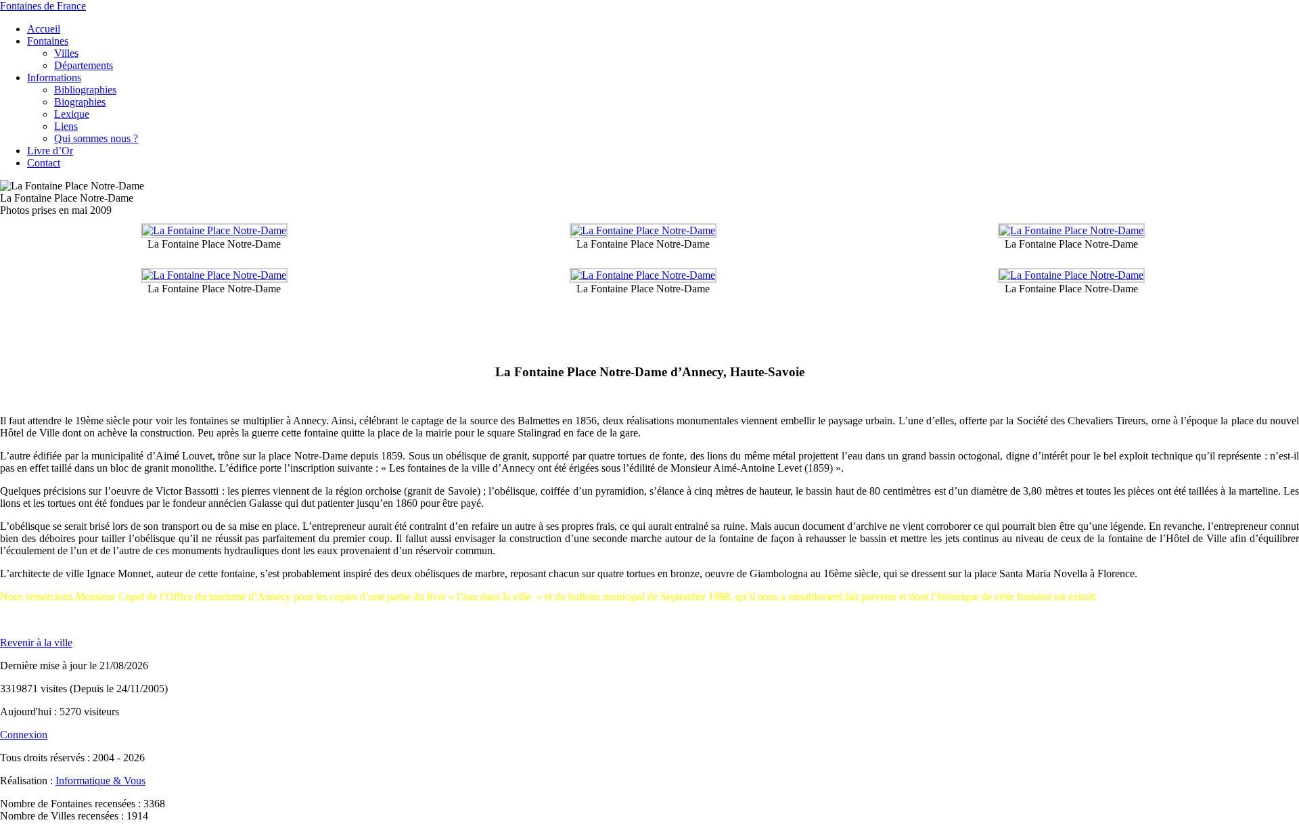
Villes (66, 53)
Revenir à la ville (36, 642)
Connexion (23, 734)
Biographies (80, 102)
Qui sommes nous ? (96, 138)
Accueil (43, 29)
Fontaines (47, 41)
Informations (54, 77)
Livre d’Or (50, 150)
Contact (43, 162)
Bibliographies (85, 89)
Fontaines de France (43, 6)
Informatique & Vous (100, 780)
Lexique (71, 114)
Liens (66, 126)
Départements (83, 65)
